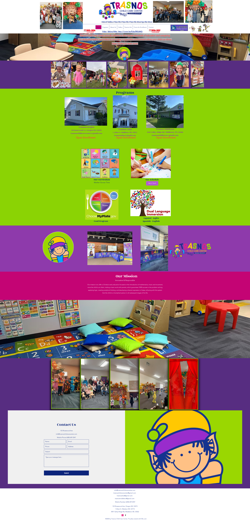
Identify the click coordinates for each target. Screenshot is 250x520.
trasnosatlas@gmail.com (125, 496)
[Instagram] (123, 515)
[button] (77, 406)
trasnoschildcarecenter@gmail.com (124, 493)
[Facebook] (125, 515)
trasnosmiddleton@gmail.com (124, 498)
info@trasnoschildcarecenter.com (66, 434)
